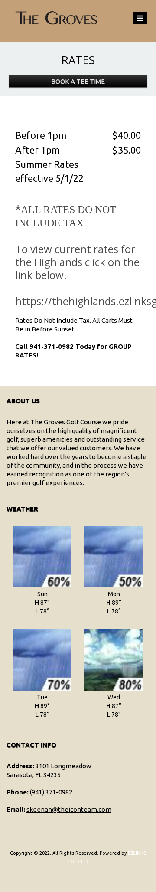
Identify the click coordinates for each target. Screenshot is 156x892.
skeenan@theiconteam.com (68, 809)
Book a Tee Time (78, 81)
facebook (77, 883)
